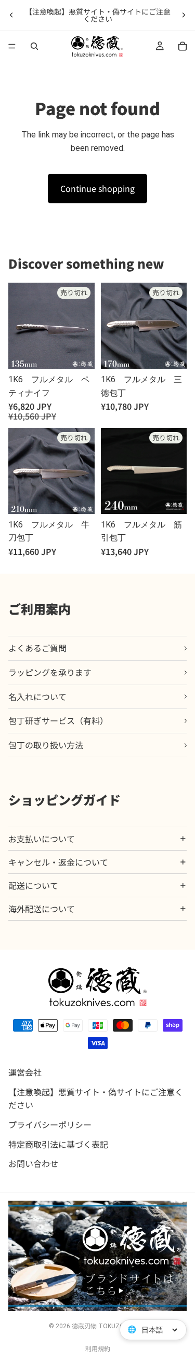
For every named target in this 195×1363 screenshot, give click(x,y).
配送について (33, 885)
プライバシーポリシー (50, 1124)
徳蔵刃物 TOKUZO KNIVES (109, 1326)
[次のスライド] (183, 15)
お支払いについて (41, 838)
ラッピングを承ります (50, 672)
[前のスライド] (11, 15)
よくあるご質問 (37, 648)
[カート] (182, 46)
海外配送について (41, 908)
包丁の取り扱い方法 (45, 745)
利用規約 (97, 1348)
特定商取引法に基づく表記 (58, 1144)
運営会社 (25, 1072)
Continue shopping (97, 188)
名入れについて (37, 696)
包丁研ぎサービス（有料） (58, 720)
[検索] (34, 46)
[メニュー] (12, 46)
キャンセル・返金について (58, 862)
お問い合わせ (33, 1164)
